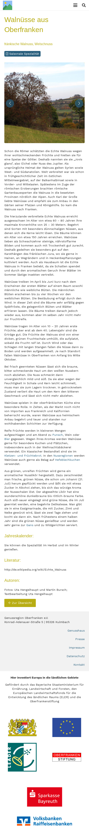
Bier (7, 439)
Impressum (77, 647)
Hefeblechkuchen (67, 459)
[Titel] (7, 5)
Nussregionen (63, 455)
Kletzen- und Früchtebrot (22, 455)
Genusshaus (76, 630)
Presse (80, 639)
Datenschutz (76, 656)
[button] (75, 5)
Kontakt (79, 664)
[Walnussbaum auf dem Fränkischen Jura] (44, 102)
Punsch (57, 434)
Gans (29, 525)
